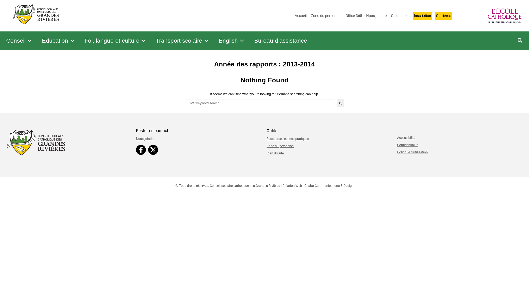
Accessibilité (406, 138)
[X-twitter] (153, 150)
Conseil (16, 40)
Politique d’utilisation (412, 152)
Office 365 (354, 15)
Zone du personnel (326, 15)
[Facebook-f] (141, 150)
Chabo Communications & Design (329, 186)
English (228, 40)
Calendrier (399, 15)
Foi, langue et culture (112, 40)
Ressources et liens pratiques (288, 139)
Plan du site (275, 153)
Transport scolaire (179, 40)
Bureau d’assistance (280, 40)
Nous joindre (376, 15)
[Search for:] (260, 103)
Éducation (55, 40)
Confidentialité (407, 145)
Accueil (301, 15)
